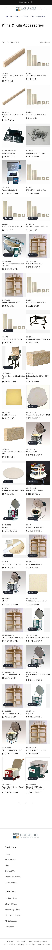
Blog (7, 865)
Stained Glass (11, 904)
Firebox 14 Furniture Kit (11, 302)
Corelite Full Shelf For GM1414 (38, 415)
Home (9, 16)
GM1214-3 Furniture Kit (11, 674)
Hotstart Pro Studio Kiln (35, 527)
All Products (10, 860)
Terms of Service (44, 944)
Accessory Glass (12, 910)
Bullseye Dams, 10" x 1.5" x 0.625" (12, 77)
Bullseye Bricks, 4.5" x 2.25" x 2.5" (37, 377)
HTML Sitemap (11, 882)
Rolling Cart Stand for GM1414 (38, 339)
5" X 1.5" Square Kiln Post (36, 190)
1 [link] (19, 803)
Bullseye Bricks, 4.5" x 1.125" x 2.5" (13, 453)
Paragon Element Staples (36, 153)
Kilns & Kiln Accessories (35, 16)
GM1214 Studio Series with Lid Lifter (38, 675)
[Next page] (33, 803)
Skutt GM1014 (31, 452)
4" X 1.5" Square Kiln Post (12, 227)
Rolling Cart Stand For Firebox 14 (13, 377)
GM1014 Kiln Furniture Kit (36, 750)
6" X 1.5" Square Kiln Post (36, 302)
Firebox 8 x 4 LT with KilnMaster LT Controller (35, 788)
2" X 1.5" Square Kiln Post (12, 339)
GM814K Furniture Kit (34, 564)
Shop (18, 16)
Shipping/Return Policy (26, 944)
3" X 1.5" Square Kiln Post (36, 114)
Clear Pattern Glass (13, 915)
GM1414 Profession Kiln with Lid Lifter (13, 265)
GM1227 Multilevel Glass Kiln (37, 638)
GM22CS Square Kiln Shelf (36, 601)
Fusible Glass (11, 898)
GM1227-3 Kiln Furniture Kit (12, 638)
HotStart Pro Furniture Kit (11, 564)
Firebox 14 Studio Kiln (10, 190)
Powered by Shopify (40, 941)
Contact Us (10, 871)
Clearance (9, 927)
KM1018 (5, 527)
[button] (5, 9)
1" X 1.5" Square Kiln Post (36, 76)
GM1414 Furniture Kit (34, 264)
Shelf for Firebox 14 (9, 415)
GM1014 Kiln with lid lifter (11, 750)
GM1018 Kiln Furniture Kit (12, 713)
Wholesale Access (13, 877)
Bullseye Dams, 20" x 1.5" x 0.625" (12, 115)
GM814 (4, 601)
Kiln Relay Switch (8, 153)
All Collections (11, 921)
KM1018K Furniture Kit (34, 490)
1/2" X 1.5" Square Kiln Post (37, 227)
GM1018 (29, 713)
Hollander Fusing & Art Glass (21, 941)
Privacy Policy (9, 944)
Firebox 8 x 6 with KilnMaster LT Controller (13, 788)
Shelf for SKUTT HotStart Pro (13, 490)
